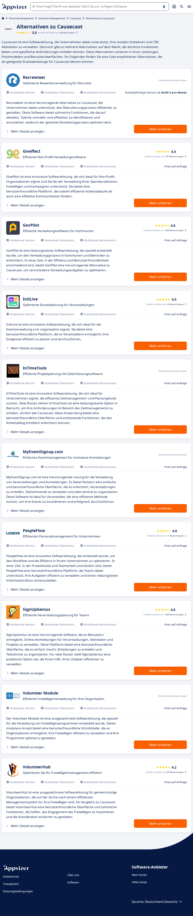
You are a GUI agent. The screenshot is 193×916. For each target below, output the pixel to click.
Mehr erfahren (160, 129)
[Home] (3, 18)
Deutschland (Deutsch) (161, 902)
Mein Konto (139, 875)
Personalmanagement (21, 18)
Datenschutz (11, 876)
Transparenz (11, 884)
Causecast (75, 18)
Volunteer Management (51, 18)
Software (73, 882)
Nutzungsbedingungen (18, 891)
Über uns (73, 875)
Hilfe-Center (139, 882)
